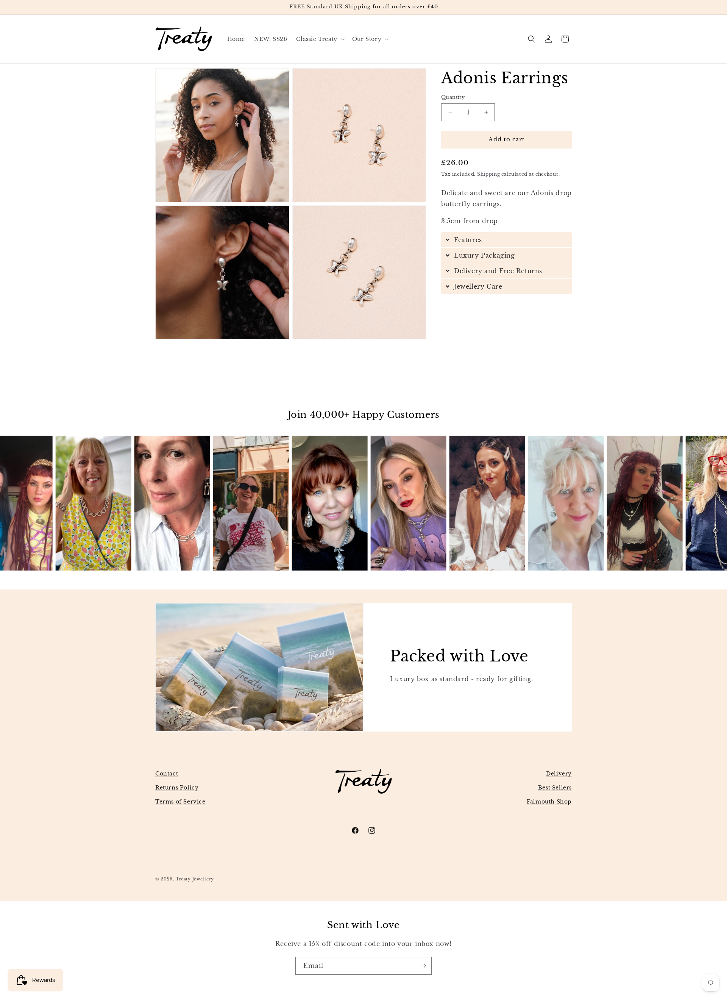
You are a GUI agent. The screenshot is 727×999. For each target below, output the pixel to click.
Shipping (488, 174)
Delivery (559, 773)
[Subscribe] (423, 966)
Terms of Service (180, 801)
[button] (319, 39)
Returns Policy (176, 787)
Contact (166, 773)
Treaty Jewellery (195, 879)
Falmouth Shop (549, 801)
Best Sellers (555, 787)
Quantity (453, 97)
